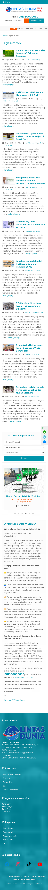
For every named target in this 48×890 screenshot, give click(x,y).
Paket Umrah (8, 828)
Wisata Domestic (9, 836)
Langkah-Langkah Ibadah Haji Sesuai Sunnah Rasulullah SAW (29, 264)
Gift (4, 844)
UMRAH (27, 60)
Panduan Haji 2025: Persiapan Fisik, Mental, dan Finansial (30, 224)
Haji (40, 99)
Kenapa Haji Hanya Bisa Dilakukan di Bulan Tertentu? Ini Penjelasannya (30, 180)
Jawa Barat (6, 804)
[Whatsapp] (44, 432)
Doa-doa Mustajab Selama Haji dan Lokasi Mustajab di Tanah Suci (30, 136)
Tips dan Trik (32, 143)
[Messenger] (44, 442)
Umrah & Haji (35, 60)
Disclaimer (6, 778)
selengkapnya (8, 85)
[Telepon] (44, 437)
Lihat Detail (26, 480)
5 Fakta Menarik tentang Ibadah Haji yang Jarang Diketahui (28, 306)
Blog (4, 786)
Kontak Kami (36, 21)
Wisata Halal (7, 840)
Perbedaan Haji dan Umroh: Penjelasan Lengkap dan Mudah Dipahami (30, 390)
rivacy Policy (9, 782)
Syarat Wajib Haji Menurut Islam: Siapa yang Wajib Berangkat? (29, 348)
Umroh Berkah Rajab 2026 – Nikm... (24, 496)
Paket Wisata (8, 832)
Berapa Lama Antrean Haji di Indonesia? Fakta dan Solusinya (30, 53)
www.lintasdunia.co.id (24, 677)
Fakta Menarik (30, 187)
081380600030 (28, 16)
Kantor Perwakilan (10, 790)
